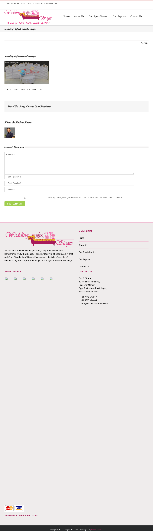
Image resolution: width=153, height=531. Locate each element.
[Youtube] (117, 4)
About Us (79, 16)
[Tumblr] (131, 4)
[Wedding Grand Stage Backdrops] (17, 389)
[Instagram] (121, 4)
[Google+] (135, 4)
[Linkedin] (145, 4)
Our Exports (119, 16)
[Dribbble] (140, 4)
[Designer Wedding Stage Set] (26, 389)
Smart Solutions (97, 530)
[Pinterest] (126, 4)
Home (66, 16)
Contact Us (136, 16)
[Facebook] (107, 4)
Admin (9, 89)
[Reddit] (132, 105)
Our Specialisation (98, 16)
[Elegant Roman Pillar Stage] (44, 389)
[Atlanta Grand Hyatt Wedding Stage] (35, 389)
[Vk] (137, 105)
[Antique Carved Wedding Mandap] (8, 389)
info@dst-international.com (45, 3)
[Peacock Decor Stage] (53, 389)
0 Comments (37, 89)
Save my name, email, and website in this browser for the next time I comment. (85, 197)
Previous (145, 43)
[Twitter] (112, 4)
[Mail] (142, 105)
